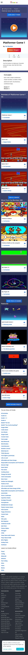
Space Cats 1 (5, 164)
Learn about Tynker (14, 14)
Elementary (18, 619)
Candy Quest (4, 429)
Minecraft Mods (5, 628)
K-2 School (18, 627)
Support (3, 597)
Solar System (4, 509)
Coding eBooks (5, 606)
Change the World (6, 474)
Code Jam (3, 630)
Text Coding (4, 561)
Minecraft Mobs (5, 621)
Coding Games (5, 613)
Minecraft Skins (5, 617)
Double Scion (6, 373)
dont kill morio (6, 395)
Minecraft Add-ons (6, 625)
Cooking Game (5, 472)
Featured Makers (19, 603)
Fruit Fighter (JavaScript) (7, 455)
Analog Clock (4, 542)
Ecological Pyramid (6, 500)
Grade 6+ (3, 420)
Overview (17, 593)
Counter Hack (5, 437)
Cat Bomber (9, 46)
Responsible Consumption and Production (12, 462)
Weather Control (5, 448)
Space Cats (5, 139)
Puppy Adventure (6, 512)
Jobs (2, 601)
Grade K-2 (3, 415)
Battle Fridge (6, 397)
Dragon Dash (4, 434)
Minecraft (3, 556)
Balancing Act (4, 451)
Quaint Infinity (7, 190)
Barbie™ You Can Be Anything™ (9, 425)
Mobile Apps (4, 603)
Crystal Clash (4, 514)
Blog (2, 593)
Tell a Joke (4, 519)
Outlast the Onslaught (7, 481)
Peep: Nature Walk (6, 537)
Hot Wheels (4, 432)
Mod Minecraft (5, 441)
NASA (2, 516)
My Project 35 (5, 291)
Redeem (17, 599)
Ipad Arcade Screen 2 (7, 322)
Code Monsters (5, 446)
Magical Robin (7, 142)
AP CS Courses (19, 625)
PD (16, 632)
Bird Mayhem (4, 521)
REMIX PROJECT (14, 50)
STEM (2, 533)
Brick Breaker (4, 444)
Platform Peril (5, 483)
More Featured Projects (14, 404)
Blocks (3, 568)
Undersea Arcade (5, 523)
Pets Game (4, 469)
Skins (2, 563)
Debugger (3, 530)
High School (18, 623)
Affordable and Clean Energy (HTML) (11, 488)
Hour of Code (4, 632)
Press (2, 599)
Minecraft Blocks (5, 623)
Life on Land (4, 458)
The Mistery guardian (9, 349)
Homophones (4, 502)
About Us (3, 595)
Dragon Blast (4, 427)
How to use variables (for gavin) (10, 371)
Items (2, 565)
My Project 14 (5, 267)
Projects (16, 9)
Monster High (4, 465)
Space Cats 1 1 (5, 188)
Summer (17, 608)
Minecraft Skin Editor (6, 619)
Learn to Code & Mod (8, 548)
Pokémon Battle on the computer (11, 243)
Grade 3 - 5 (4, 418)
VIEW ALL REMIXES (14, 197)
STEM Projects (19, 636)
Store (2, 608)
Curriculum (18, 595)
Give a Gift (18, 597)
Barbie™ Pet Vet (5, 422)
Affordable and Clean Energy (8, 460)
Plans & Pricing (19, 604)
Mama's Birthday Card (8, 346)
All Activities (4, 413)
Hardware (3, 544)
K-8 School (18, 628)
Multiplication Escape (7, 505)
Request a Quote (19, 638)
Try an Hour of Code (8, 410)
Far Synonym (6, 166)
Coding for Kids (7, 9)
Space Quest (4, 467)
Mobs (2, 570)
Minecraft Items (5, 627)
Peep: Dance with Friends (8, 535)
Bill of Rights (4, 540)
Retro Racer (4, 479)
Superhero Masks (5, 498)
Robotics (3, 558)
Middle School (19, 621)
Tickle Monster (5, 453)
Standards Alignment (20, 630)
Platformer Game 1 (7, 115)
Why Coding (18, 601)
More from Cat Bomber (14, 301)
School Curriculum (20, 615)
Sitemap (3, 604)
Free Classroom (19, 617)
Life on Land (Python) (7, 486)
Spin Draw (4, 526)
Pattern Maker (5, 528)
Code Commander (6, 476)
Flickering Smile (7, 324)
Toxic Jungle (4, 439)
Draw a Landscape (6, 495)
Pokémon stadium (7, 218)
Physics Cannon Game (7, 507)
